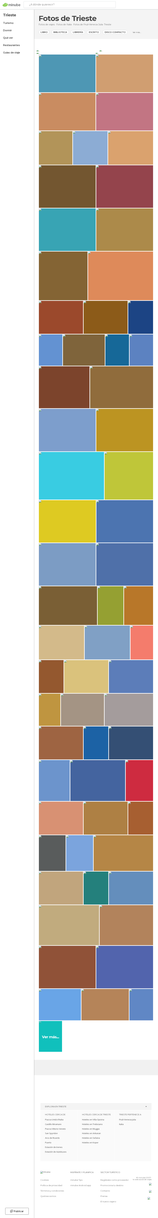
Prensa (103, 1196)
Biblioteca (60, 32)
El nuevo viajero (108, 1201)
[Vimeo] (145, 1173)
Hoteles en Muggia (91, 1128)
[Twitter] (141, 1173)
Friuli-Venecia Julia (127, 1119)
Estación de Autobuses (56, 1151)
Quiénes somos (48, 1196)
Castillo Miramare (53, 1124)
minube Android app (80, 1185)
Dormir (7, 30)
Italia (121, 1124)
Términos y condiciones (52, 1191)
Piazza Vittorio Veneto (55, 1128)
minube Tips (76, 1180)
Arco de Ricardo (52, 1138)
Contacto (105, 1191)
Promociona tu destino (111, 1185)
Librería (78, 32)
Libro (44, 32)
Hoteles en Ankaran (91, 1133)
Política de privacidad (51, 1185)
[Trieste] (68, 50)
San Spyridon (51, 1133)
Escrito (94, 32)
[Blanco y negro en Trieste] (125, 52)
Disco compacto (115, 32)
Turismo (8, 23)
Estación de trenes (53, 1147)
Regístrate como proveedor (114, 1180)
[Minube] (11, 5)
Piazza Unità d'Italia (54, 1119)
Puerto (48, 1142)
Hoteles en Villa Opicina (93, 1119)
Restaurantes (11, 45)
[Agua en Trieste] (127, 50)
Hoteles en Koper (90, 1142)
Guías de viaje (11, 52)
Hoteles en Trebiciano (92, 1124)
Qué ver (8, 37)
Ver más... (137, 32)
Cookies (44, 1180)
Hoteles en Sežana (91, 1138)
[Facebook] (137, 1173)
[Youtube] (149, 1173)
